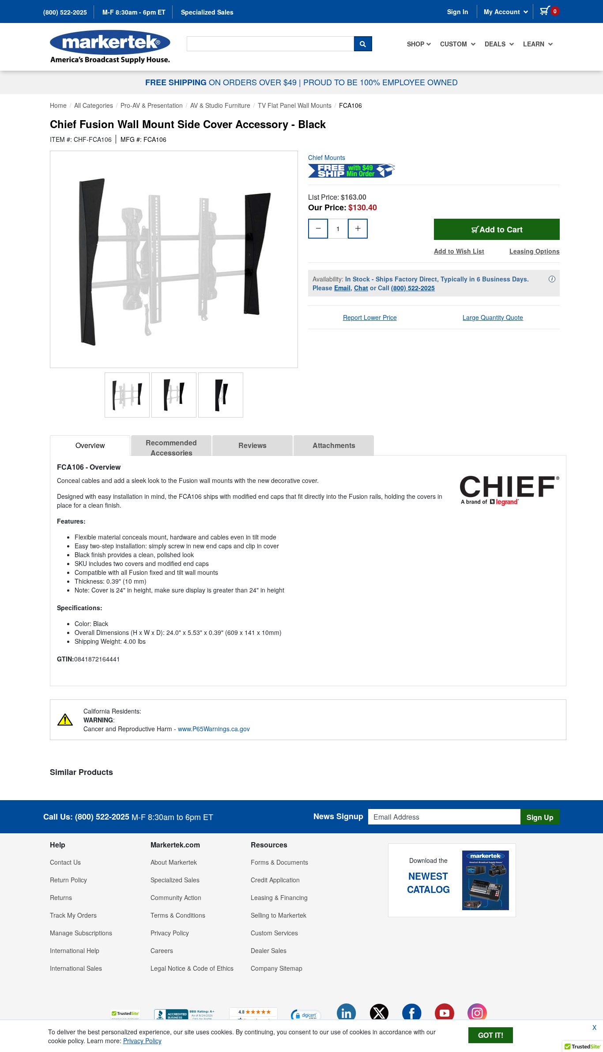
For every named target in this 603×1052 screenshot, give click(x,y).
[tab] (90, 445)
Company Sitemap (276, 968)
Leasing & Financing (279, 897)
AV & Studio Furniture (220, 105)
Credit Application (275, 879)
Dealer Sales (268, 950)
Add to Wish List (459, 251)
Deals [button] (496, 43)
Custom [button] (454, 43)
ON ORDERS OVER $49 (222, 81)
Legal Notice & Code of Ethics (192, 968)
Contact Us (65, 862)
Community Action (176, 897)
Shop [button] (415, 43)
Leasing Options (534, 251)
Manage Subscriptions (81, 932)
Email (342, 287)
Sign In (457, 11)
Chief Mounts (326, 157)
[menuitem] (419, 44)
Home (58, 105)
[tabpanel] (308, 567)
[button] (125, 1015)
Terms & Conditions (178, 915)
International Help (74, 950)
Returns (61, 897)
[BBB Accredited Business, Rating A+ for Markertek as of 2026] (185, 1014)
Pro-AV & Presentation (152, 105)
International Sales (76, 968)
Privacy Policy (170, 932)
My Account (503, 11)
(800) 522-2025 (65, 12)
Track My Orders (73, 915)
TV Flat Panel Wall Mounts (295, 105)
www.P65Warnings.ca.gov (214, 728)
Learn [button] (534, 43)
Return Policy (68, 879)
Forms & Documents (279, 862)
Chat (361, 287)
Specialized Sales (207, 12)
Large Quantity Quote (493, 317)
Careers (162, 950)
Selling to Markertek (278, 915)
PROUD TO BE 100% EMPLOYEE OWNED (380, 81)
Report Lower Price (370, 317)
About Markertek (174, 862)
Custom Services (274, 932)
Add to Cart (501, 229)
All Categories (93, 105)
